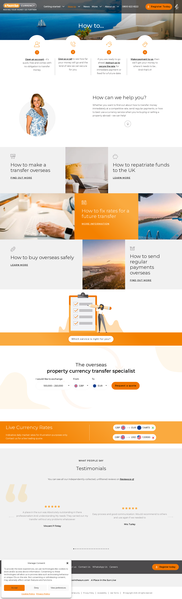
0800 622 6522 (130, 6)
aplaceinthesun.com (77, 580)
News (86, 6)
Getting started (52, 6)
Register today (167, 567)
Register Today (160, 6)
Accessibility (102, 593)
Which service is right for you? (91, 339)
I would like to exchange (49, 379)
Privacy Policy (43, 594)
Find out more (21, 178)
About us (110, 6)
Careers (114, 567)
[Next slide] (170, 517)
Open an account (34, 59)
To (93, 379)
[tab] (73, 548)
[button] (67, 563)
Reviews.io (126, 479)
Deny (36, 588)
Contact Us (84, 567)
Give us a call (65, 59)
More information (95, 224)
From (76, 379)
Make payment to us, (142, 59)
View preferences (58, 588)
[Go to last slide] (11, 517)
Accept (14, 588)
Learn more (121, 178)
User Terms (114, 593)
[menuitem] (55, 6)
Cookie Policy (28, 594)
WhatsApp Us (99, 567)
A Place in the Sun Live (103, 580)
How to (72, 6)
